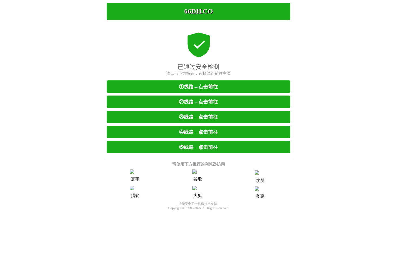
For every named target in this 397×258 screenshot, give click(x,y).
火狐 (197, 195)
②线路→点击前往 (198, 101)
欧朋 (260, 180)
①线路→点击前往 (198, 86)
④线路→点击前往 (198, 132)
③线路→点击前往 (198, 117)
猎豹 (135, 195)
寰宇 (135, 179)
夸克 (260, 196)
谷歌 (197, 179)
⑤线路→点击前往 (198, 147)
